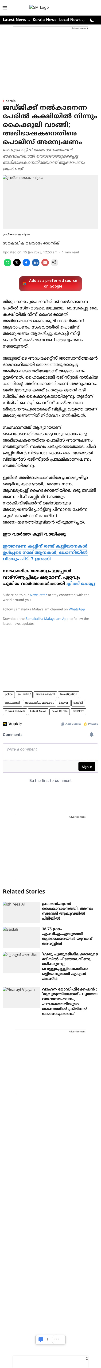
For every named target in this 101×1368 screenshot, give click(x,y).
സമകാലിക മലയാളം (39, 703)
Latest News (38, 711)
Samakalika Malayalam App (47, 619)
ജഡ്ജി (78, 703)
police (9, 694)
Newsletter (38, 595)
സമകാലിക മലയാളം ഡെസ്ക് (31, 243)
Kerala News (44, 20)
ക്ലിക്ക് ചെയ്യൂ (80, 584)
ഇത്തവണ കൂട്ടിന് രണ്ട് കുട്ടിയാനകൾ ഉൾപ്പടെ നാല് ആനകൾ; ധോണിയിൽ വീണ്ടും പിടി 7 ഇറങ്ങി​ (45, 553)
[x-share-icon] (17, 265)
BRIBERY (78, 711)
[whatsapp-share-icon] (7, 265)
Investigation (68, 694)
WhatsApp (77, 610)
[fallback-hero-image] (21, 912)
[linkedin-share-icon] (35, 265)
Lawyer (63, 703)
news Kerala (59, 711)
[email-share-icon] (45, 265)
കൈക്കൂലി (12, 703)
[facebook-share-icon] (26, 265)
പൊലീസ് (24, 694)
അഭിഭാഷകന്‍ (45, 694)
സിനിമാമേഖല (15, 711)
